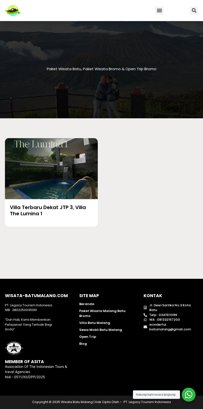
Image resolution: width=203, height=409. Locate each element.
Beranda (86, 304)
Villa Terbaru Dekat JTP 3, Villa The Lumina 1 (48, 210)
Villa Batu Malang (94, 322)
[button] (159, 10)
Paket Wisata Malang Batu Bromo (102, 313)
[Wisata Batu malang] (13, 10)
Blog (83, 343)
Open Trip (87, 336)
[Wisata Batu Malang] (51, 168)
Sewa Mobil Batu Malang (100, 329)
